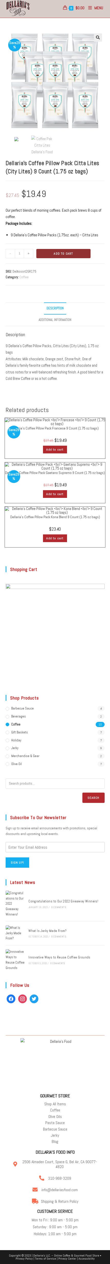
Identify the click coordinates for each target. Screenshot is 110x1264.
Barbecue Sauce (22, 708)
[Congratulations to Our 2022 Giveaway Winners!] (15, 904)
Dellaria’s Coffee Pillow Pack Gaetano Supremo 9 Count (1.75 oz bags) (55, 472)
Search (93, 798)
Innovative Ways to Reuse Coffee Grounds (59, 957)
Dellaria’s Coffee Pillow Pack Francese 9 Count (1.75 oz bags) (55, 428)
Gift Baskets (19, 732)
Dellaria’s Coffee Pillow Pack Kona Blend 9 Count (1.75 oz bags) (55, 517)
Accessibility (87, 1259)
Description (55, 308)
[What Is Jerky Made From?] (15, 933)
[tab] (55, 308)
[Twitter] (34, 998)
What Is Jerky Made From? (47, 931)
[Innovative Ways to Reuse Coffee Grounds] (15, 960)
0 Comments (58, 907)
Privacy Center (67, 1259)
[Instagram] (22, 998)
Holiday (16, 740)
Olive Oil (16, 764)
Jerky (14, 748)
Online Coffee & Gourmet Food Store (76, 1255)
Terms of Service (45, 1259)
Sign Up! (17, 862)
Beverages (18, 716)
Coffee (24, 277)
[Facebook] (11, 998)
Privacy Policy (24, 1259)
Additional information (55, 320)
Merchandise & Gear (25, 756)
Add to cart (63, 254)
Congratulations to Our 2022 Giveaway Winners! (63, 901)
